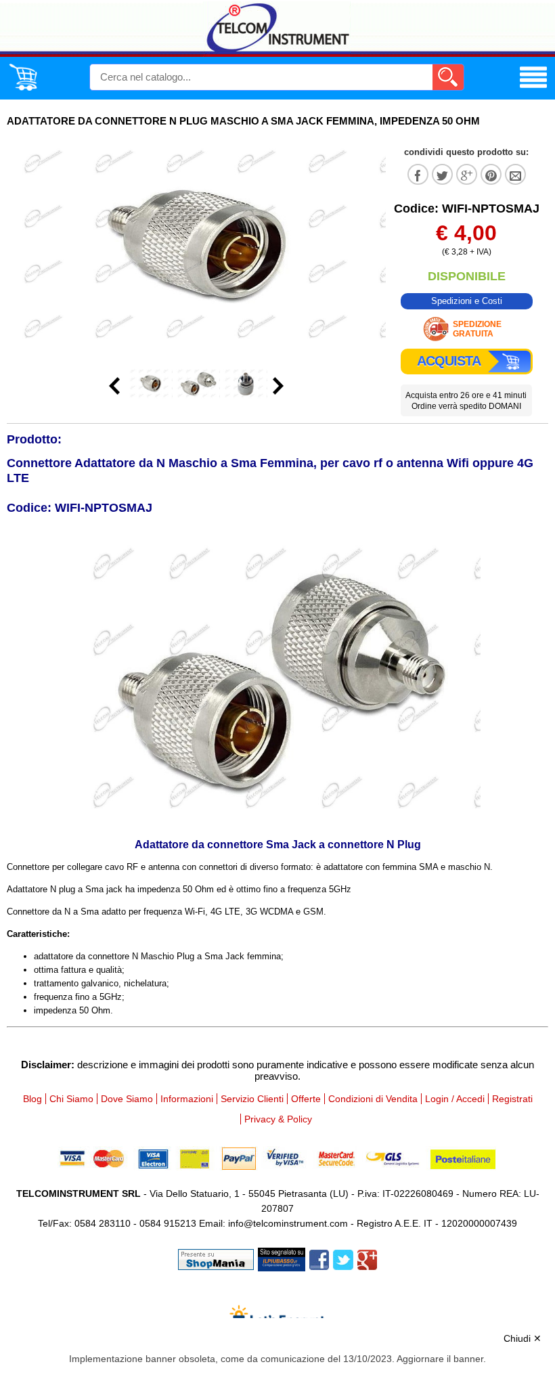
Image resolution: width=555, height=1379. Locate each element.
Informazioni (186, 1098)
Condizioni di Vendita (373, 1098)
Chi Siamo (71, 1098)
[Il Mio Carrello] (23, 88)
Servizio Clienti (252, 1098)
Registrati (512, 1098)
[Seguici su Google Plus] (367, 1258)
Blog (32, 1098)
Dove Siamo (127, 1098)
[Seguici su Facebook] (319, 1258)
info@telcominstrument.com (288, 1223)
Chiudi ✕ (522, 1338)
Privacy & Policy (278, 1119)
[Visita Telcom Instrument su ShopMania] (215, 1258)
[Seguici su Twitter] (343, 1258)
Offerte (306, 1098)
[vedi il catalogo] (533, 88)
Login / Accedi (455, 1098)
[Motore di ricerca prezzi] (281, 1258)
